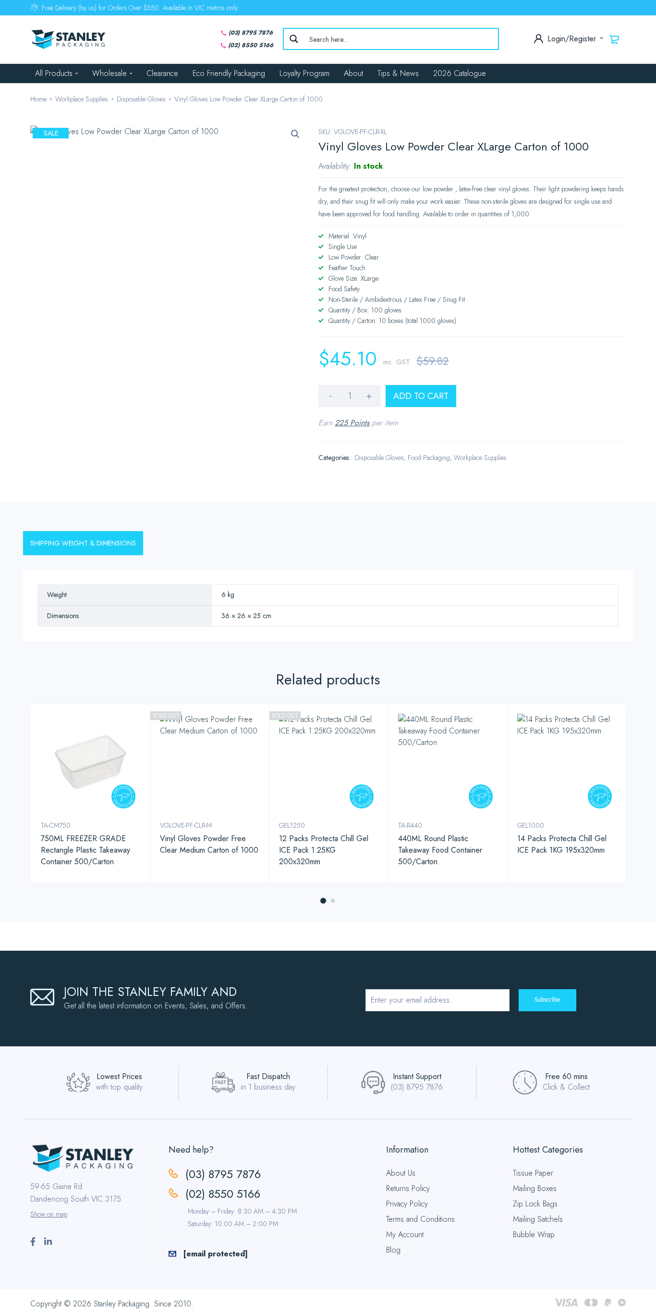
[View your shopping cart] (615, 39)
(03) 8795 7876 (251, 32)
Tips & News (398, 73)
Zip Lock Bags (535, 1203)
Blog (393, 1249)
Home (38, 99)
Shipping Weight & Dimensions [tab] (83, 543)
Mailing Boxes (535, 1188)
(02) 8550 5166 (250, 45)
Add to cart (421, 396)
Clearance (162, 73)
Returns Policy (408, 1188)
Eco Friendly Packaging (229, 73)
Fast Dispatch (268, 1076)
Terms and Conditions (420, 1219)
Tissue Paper (533, 1173)
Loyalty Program (304, 73)
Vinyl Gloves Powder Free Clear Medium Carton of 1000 (209, 844)
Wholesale (109, 73)
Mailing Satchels (538, 1219)
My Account (405, 1234)
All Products (54, 73)
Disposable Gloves (141, 99)
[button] (295, 134)
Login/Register (572, 38)
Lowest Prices (119, 1076)
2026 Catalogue (459, 73)
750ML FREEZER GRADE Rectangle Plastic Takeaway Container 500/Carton (85, 850)
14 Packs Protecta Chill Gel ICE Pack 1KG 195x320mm (562, 844)
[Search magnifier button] (294, 39)
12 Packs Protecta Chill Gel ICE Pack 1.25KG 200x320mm (323, 850)
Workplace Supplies (81, 99)
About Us (400, 1173)
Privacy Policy (407, 1203)
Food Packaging (429, 457)
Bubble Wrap (534, 1234)
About (353, 73)
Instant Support (417, 1076)
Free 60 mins (566, 1076)
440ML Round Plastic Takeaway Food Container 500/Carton (440, 850)
